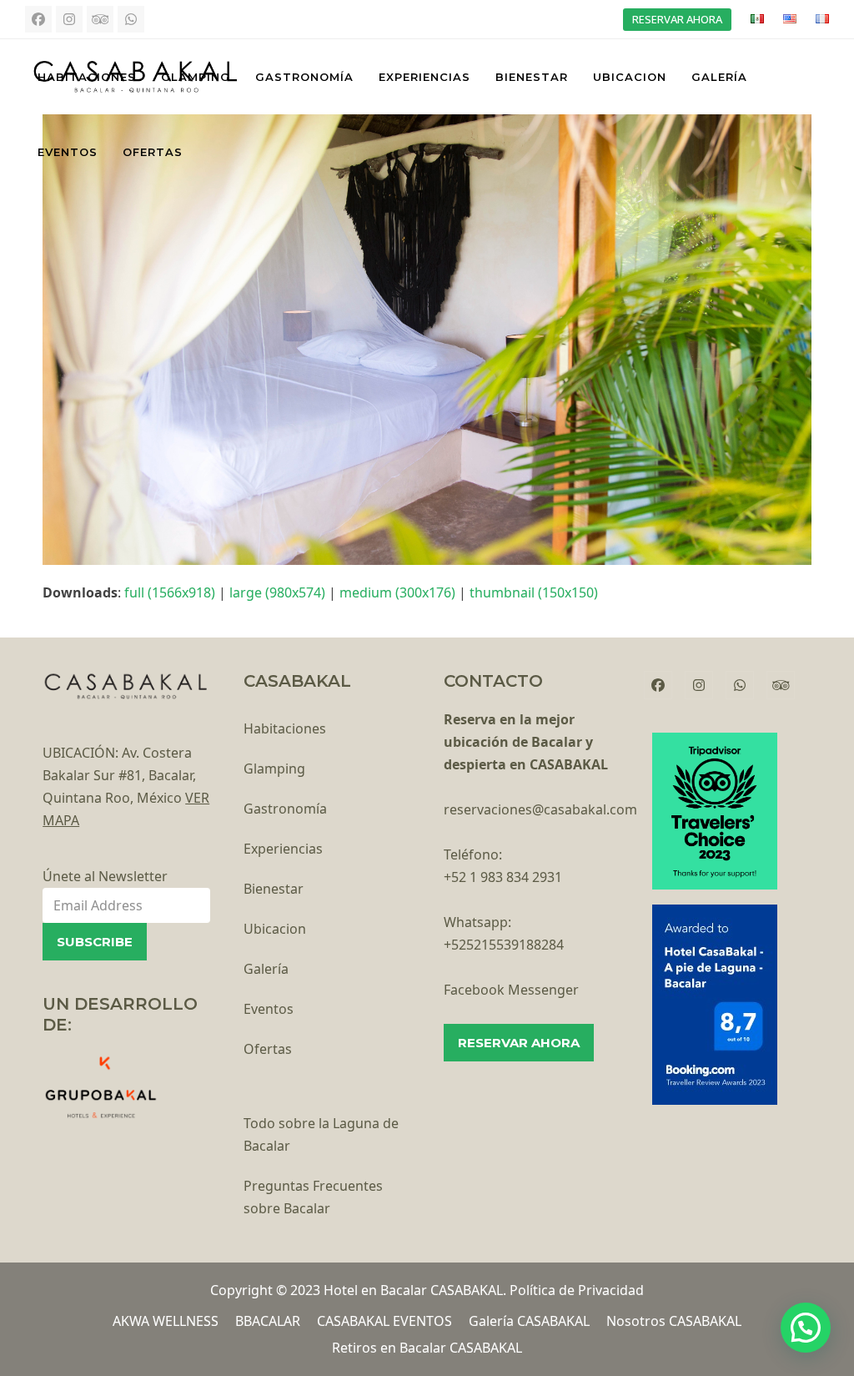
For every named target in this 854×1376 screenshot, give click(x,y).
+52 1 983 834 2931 (503, 877)
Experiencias (283, 848)
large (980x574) (277, 592)
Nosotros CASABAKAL (673, 1321)
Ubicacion (275, 929)
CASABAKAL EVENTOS (384, 1321)
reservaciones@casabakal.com (540, 809)
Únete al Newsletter (105, 876)
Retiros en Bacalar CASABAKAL (427, 1347)
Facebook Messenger (511, 989)
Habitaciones (285, 728)
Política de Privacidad (577, 1290)
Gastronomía (285, 808)
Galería (266, 969)
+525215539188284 (504, 944)
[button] (806, 1328)
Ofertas (268, 1049)
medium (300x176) (397, 592)
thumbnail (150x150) (534, 592)
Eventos (269, 1009)
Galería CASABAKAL (529, 1321)
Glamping (274, 768)
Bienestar (274, 889)
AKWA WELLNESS (166, 1321)
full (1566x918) (169, 592)
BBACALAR (267, 1321)
